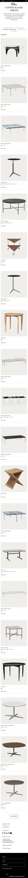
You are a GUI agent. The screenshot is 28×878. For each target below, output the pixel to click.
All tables (14, 31)
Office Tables (19, 28)
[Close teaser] (7, 874)
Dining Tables (8, 28)
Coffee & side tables (9, 29)
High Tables (22, 29)
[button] (17, 876)
